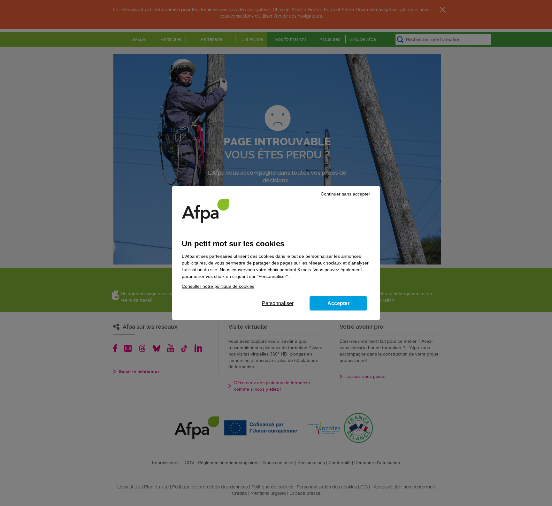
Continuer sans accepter (345, 193)
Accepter (338, 303)
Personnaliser (278, 303)
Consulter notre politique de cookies (218, 286)
